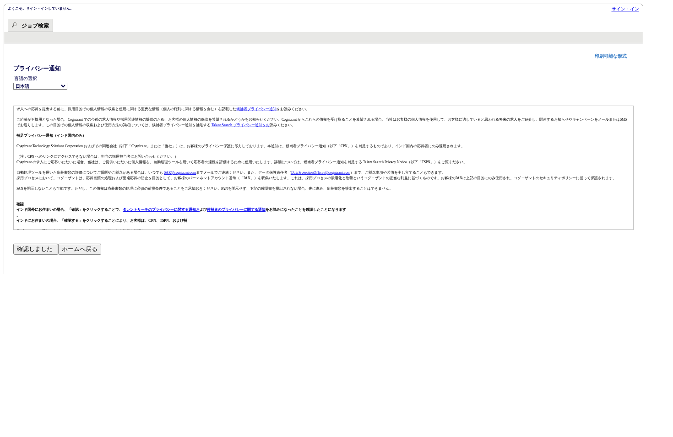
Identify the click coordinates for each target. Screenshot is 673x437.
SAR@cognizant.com (180, 173)
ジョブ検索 (35, 25)
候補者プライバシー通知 (256, 109)
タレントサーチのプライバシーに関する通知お (161, 210)
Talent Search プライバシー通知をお (241, 125)
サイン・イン (625, 8)
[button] (614, 56)
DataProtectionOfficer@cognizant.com (320, 173)
